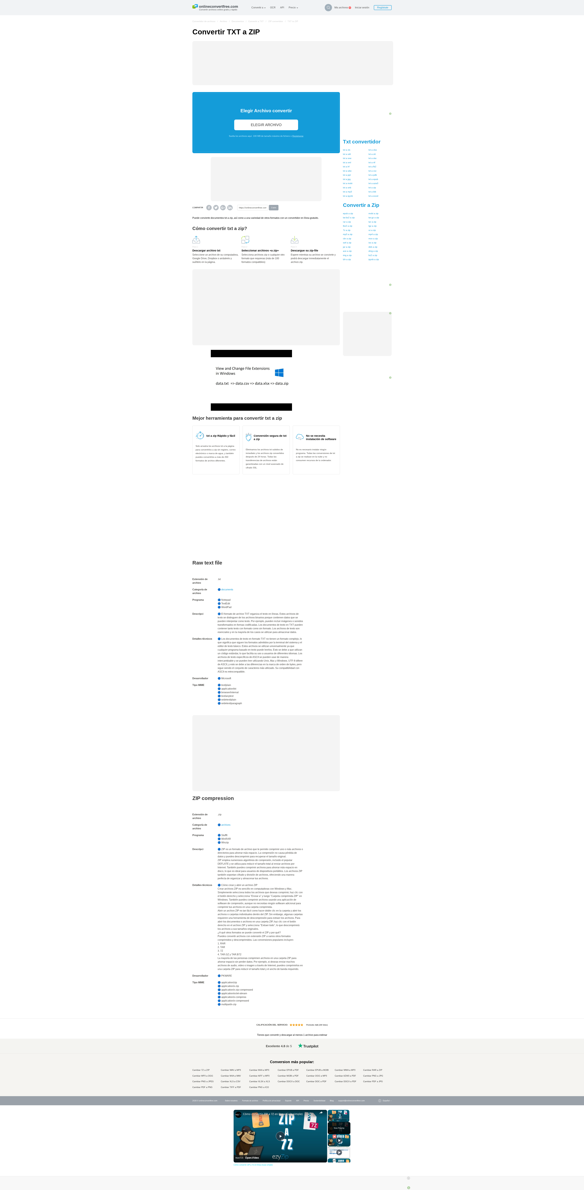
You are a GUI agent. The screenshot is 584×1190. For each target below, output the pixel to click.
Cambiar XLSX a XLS (259, 1081)
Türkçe (379, 1078)
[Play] (329, 1120)
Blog (332, 1101)
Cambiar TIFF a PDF (231, 1087)
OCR (273, 7)
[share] (321, 1112)
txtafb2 (372, 166)
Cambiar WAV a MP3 (231, 1070)
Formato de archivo (250, 1101)
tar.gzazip (373, 217)
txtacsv (372, 171)
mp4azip (373, 234)
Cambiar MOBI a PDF (288, 1076)
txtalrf (346, 166)
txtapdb (372, 175)
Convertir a (257, 7)
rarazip (347, 222)
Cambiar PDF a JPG (373, 1081)
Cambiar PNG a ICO (259, 1087)
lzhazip (347, 259)
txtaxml (347, 162)
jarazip (347, 247)
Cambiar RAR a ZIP (372, 1070)
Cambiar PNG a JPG (373, 1076)
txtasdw (347, 171)
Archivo (223, 21)
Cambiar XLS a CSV (230, 1081)
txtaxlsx (372, 150)
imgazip (347, 255)
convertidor (362, 142)
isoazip (372, 242)
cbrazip (347, 238)
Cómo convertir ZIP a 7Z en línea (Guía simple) (272, 1114)
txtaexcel (373, 196)
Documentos (238, 21)
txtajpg (347, 179)
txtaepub (373, 179)
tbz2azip (347, 226)
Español (380, 1054)
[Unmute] (333, 1120)
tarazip (372, 222)
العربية (379, 1051)
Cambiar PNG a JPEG (203, 1081)
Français (380, 1060)
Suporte (288, 1101)
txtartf (371, 162)
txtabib (372, 191)
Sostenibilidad (319, 1101)
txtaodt (347, 154)
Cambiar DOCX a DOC (289, 1081)
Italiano (380, 1066)
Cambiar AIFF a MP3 (259, 1076)
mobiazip (373, 213)
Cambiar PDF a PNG (202, 1087)
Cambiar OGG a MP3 (316, 1076)
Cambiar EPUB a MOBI (317, 1070)
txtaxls (346, 150)
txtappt (347, 175)
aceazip (347, 251)
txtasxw (347, 158)
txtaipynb (348, 196)
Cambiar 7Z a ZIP (201, 1070)
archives (225, 825)
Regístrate (382, 7)
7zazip (346, 230)
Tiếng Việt (381, 1069)
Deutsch (380, 1057)
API (282, 7)
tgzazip (372, 226)
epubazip (348, 213)
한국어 (379, 1084)
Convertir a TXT (256, 21)
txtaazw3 (373, 183)
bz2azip (372, 255)
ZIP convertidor (275, 21)
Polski (379, 1087)
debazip (372, 247)
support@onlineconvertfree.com (351, 1101)
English (380, 1045)
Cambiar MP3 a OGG (202, 1076)
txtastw (372, 158)
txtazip (372, 187)
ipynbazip (373, 259)
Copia (273, 208)
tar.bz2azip (349, 217)
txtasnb (347, 187)
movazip (373, 238)
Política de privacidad (271, 1101)
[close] (408, 1178)
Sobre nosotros (231, 1101)
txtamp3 (347, 191)
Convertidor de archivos (203, 21)
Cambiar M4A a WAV (231, 1076)
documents (227, 589)
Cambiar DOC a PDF (316, 1081)
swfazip (347, 242)
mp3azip (347, 234)
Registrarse (297, 136)
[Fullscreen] (347, 1120)
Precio (292, 7)
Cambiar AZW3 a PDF (345, 1076)
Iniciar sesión (362, 7)
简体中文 (380, 1081)
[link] (238, 1115)
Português (381, 1072)
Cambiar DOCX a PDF (345, 1081)
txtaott (372, 154)
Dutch (379, 1075)
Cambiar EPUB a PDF (288, 1070)
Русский (380, 1048)
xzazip (372, 230)
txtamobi (347, 183)
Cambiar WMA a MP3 (345, 1070)
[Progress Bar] (338, 1118)
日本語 (379, 1063)
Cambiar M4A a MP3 (259, 1070)
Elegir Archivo (266, 125)
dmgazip (373, 251)
